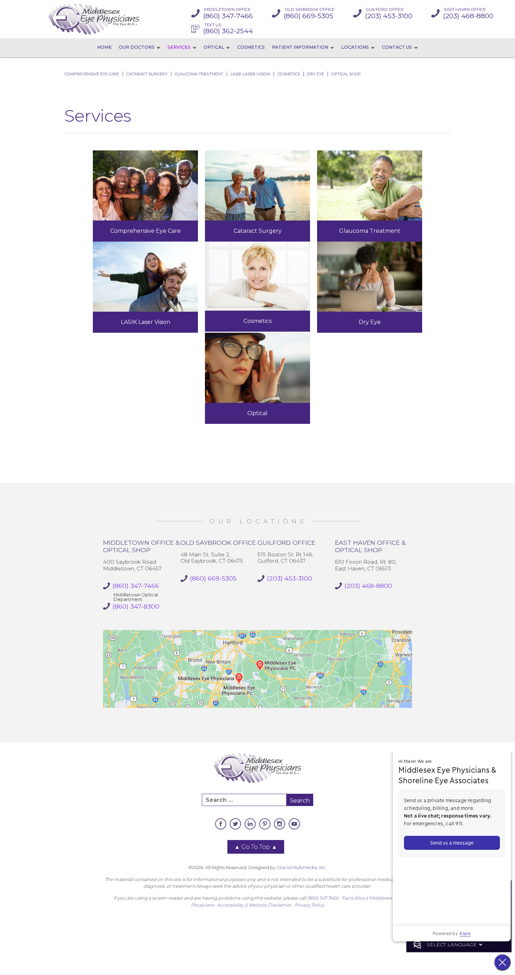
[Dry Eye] (369, 277)
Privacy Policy (309, 905)
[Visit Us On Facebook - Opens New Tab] (220, 824)
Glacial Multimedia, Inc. (302, 867)
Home (104, 47)
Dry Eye (315, 74)
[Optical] (257, 368)
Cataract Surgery (146, 74)
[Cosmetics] (257, 276)
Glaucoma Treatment (199, 74)
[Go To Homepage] (93, 19)
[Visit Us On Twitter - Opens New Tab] (235, 824)
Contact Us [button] (397, 47)
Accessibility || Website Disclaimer (254, 905)
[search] (244, 800)
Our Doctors (136, 47)
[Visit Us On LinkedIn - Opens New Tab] (250, 824)
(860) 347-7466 (322, 898)
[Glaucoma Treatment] (369, 185)
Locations (355, 47)
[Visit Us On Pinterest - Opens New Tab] (264, 824)
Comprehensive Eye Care (91, 74)
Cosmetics (251, 47)
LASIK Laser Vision (250, 74)
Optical (214, 47)
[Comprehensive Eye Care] (145, 185)
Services (179, 47)
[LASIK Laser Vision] (145, 277)
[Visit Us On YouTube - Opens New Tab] (294, 824)
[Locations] (257, 668)
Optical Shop (346, 74)
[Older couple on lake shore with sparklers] (257, 185)
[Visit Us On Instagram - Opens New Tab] (279, 824)
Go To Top (255, 847)
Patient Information (300, 47)
